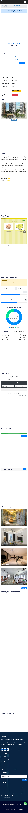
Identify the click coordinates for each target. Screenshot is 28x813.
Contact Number (7, 410)
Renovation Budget (7, 416)
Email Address (6, 404)
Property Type (6, 421)
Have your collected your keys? (10, 427)
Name (4, 398)
